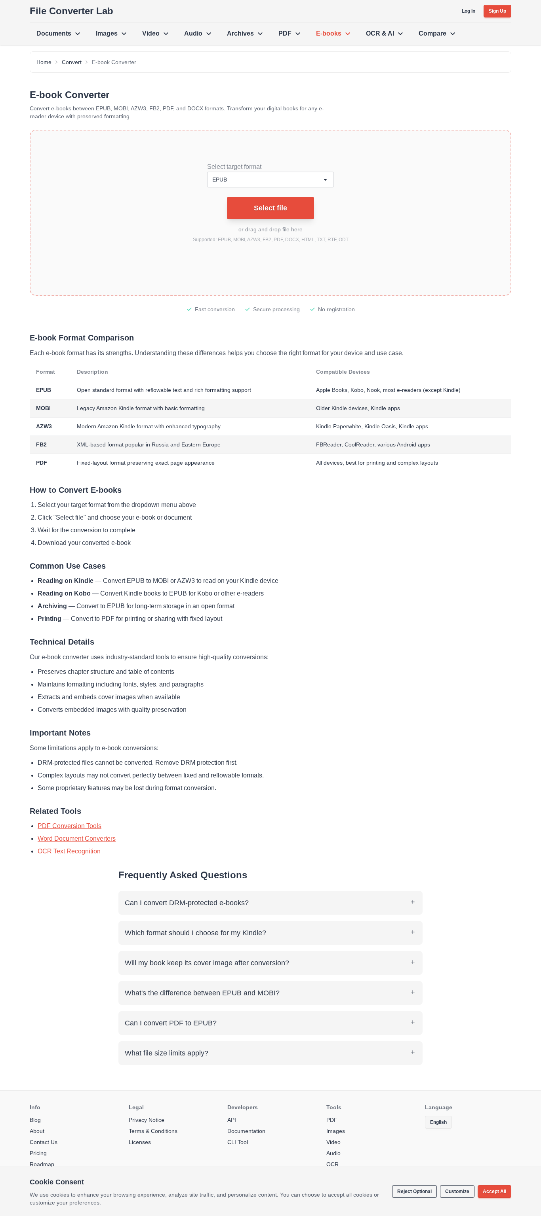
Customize (457, 1191)
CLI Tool (237, 1142)
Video (151, 33)
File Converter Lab (71, 11)
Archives (240, 33)
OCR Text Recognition (69, 851)
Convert (72, 62)
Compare (432, 33)
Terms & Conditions (153, 1131)
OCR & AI (380, 33)
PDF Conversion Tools (69, 826)
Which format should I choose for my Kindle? (195, 933)
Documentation (246, 1131)
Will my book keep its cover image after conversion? (207, 963)
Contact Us (43, 1142)
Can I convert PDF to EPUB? (171, 1023)
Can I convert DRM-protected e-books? (187, 903)
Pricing (38, 1153)
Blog (35, 1120)
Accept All (494, 1191)
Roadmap (42, 1164)
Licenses (140, 1142)
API (231, 1120)
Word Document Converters (77, 838)
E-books (328, 33)
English (438, 1122)
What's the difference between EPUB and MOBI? (202, 993)
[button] (270, 213)
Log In (468, 11)
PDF (284, 33)
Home (43, 62)
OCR (332, 1164)
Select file (270, 208)
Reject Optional (414, 1191)
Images (107, 33)
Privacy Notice (146, 1120)
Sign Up (497, 11)
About (37, 1131)
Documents (53, 33)
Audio (193, 33)
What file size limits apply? (166, 1053)
